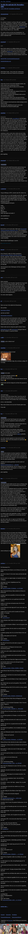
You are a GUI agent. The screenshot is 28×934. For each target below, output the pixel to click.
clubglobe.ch (5, 829)
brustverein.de (15, 329)
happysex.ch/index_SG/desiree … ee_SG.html (13, 588)
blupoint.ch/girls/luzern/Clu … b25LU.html (12, 798)
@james (2, 341)
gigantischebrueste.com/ (6, 61)
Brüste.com (9, 51)
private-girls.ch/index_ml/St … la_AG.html (12, 900)
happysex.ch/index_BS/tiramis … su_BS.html (12, 739)
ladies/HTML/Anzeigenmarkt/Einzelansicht (10, 58)
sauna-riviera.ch (6, 617)
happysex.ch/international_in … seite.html (10, 464)
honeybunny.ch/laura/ (5, 310)
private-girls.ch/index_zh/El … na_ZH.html (12, 763)
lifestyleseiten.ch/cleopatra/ (6, 315)
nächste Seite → (4, 906)
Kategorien (8, 914)
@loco (2, 451)
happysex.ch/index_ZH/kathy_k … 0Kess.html (13, 708)
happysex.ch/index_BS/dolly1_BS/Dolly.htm (12, 695)
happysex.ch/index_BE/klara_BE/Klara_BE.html (11, 255)
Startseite (3, 914)
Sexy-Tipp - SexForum (6, 1)
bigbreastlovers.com (5, 329)
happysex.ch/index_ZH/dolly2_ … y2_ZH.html (13, 854)
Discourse (10, 920)
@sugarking (3, 164)
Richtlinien (14, 914)
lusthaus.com (22, 26)
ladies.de (7, 351)
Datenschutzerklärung (16, 917)
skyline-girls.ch (6, 640)
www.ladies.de (16, 118)
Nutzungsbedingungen (5, 917)
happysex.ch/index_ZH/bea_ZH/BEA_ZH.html (13, 668)
